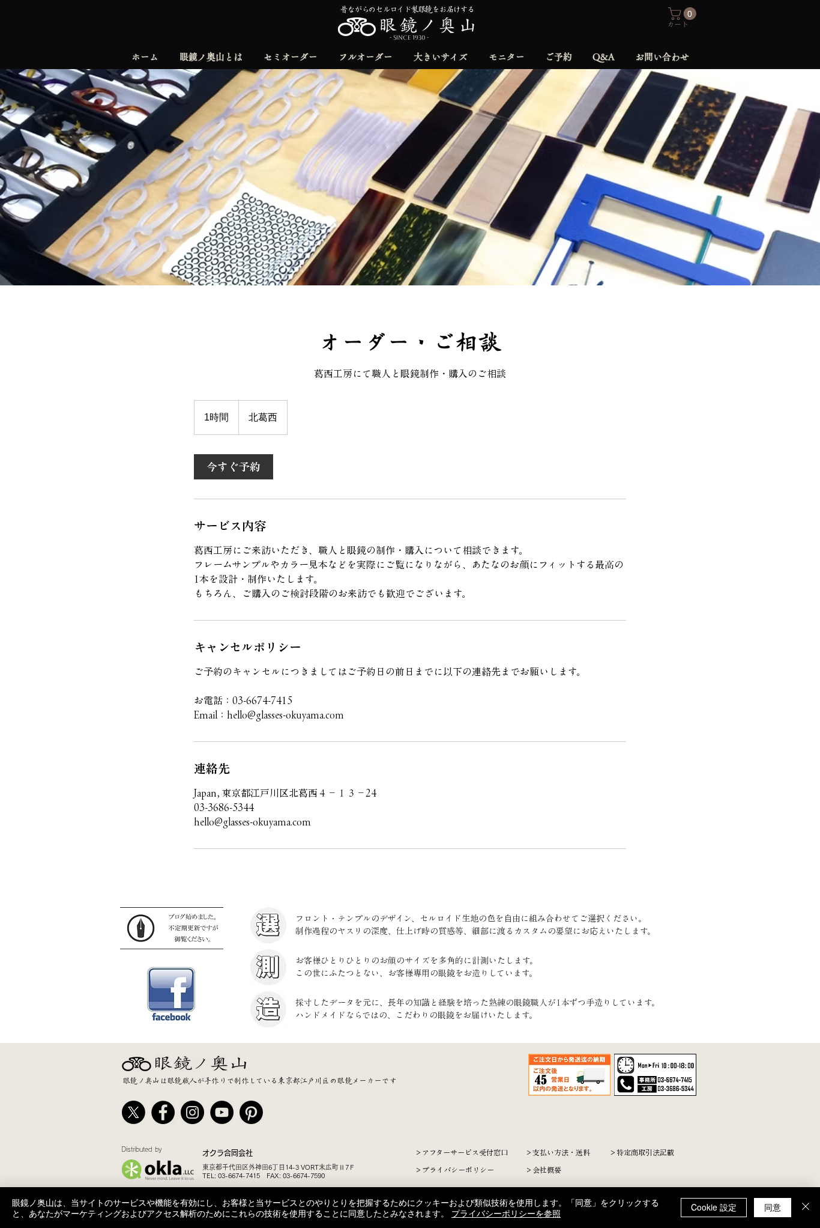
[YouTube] (222, 1112)
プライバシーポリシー (458, 1169)
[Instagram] (192, 1112)
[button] (683, 13)
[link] (233, 466)
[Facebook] (163, 1112)
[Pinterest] (251, 1112)
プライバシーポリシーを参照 (506, 1213)
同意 (772, 1207)
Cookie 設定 (714, 1207)
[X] (133, 1112)
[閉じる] (805, 1207)
